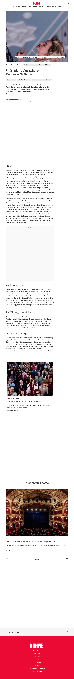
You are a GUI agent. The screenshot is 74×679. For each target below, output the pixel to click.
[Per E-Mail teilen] (12, 94)
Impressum (37, 662)
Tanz (29, 7)
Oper (12, 7)
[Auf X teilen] (9, 94)
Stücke (35, 7)
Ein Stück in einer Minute (42, 80)
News (13, 65)
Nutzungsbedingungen (37, 668)
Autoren (37, 657)
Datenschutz (37, 671)
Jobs (37, 659)
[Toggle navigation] (71, 3)
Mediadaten (37, 654)
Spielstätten (50, 7)
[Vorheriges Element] (7, 559)
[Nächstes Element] (67, 559)
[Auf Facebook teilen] (6, 94)
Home (7, 65)
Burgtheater (11, 80)
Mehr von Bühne (13, 632)
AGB (37, 665)
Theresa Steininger (11, 99)
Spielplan (41, 7)
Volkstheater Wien (24, 80)
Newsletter (37, 651)
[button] (67, 2)
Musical (24, 7)
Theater (18, 7)
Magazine (58, 7)
